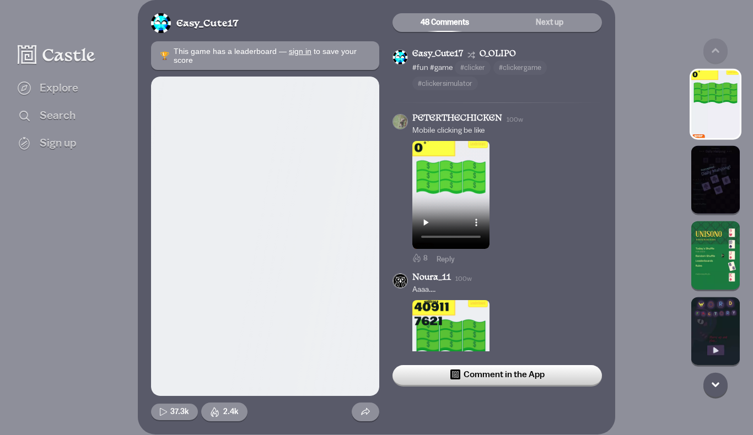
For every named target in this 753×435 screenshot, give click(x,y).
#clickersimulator (445, 83)
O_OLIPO (498, 54)
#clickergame (520, 67)
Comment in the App (504, 374)
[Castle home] (57, 54)
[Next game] (715, 384)
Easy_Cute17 (207, 24)
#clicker (472, 67)
